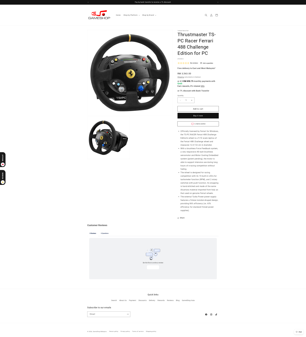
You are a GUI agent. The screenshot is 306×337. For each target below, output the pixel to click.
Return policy (113, 331)
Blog (178, 300)
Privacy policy (125, 331)
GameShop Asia (188, 300)
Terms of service (138, 331)
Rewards (161, 300)
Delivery (152, 300)
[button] (131, 15)
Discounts (143, 300)
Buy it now (198, 116)
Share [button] (182, 218)
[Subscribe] (127, 314)
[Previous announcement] (88, 2)
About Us (123, 300)
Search (114, 300)
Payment (132, 300)
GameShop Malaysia (100, 331)
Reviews (170, 300)
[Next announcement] (218, 2)
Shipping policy (151, 331)
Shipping (181, 77)
